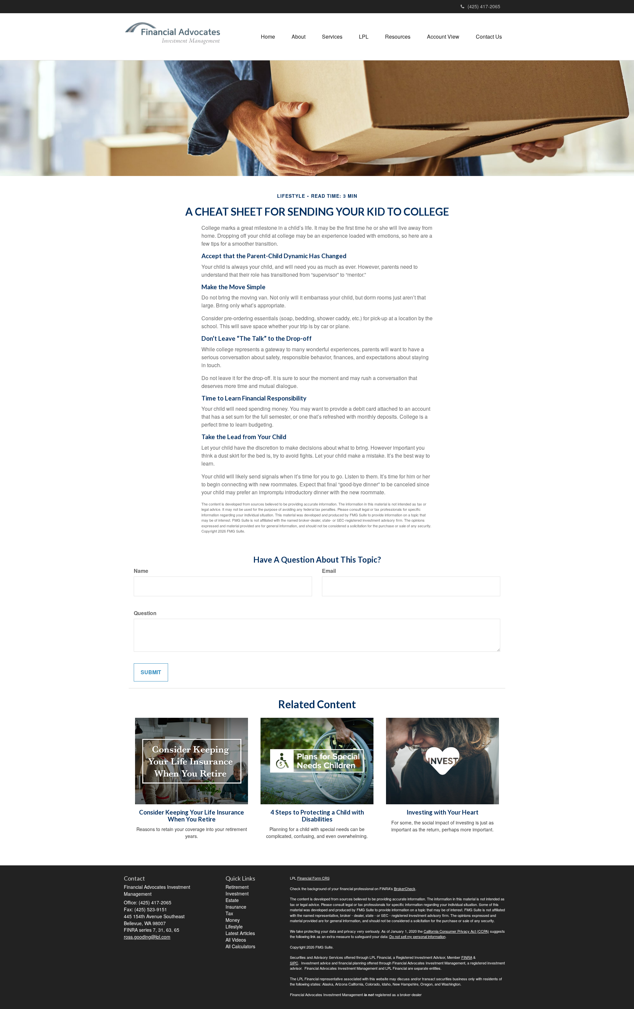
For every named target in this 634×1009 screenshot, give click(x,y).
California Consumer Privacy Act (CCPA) (456, 931)
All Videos (236, 939)
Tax (229, 913)
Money (233, 920)
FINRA (466, 957)
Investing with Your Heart (442, 812)
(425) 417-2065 (484, 6)
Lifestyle (234, 926)
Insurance (236, 906)
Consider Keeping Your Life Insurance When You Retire (191, 816)
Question (145, 613)
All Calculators (240, 946)
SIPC (294, 962)
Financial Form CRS (313, 878)
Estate (232, 900)
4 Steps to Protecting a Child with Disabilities (317, 816)
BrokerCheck (404, 888)
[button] (298, 37)
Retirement (237, 887)
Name (141, 570)
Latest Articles (240, 933)
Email (329, 570)
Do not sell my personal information (417, 936)
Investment (237, 893)
